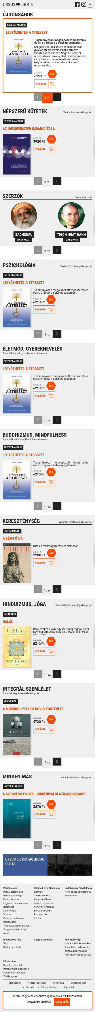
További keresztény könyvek (79, 947)
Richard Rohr (12, 531)
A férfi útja (13, 538)
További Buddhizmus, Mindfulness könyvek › (25, 439)
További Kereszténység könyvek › (74, 522)
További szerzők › (83, 197)
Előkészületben (78, 983)
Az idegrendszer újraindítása (29, 128)
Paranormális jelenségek (16, 969)
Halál (8, 621)
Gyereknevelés (42, 895)
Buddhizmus (71, 895)
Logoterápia (9, 910)
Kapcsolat (69, 987)
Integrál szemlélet (27, 689)
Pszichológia (19, 265)
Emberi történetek (43, 903)
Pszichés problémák (13, 918)
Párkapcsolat (41, 914)
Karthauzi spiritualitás (76, 951)
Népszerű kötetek (25, 111)
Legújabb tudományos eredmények (17, 903)
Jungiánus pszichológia (15, 929)
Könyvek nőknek (42, 899)
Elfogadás (61, 1001)
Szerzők (13, 196)
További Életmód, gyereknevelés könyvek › (25, 353)
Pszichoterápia (11, 899)
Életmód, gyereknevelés (33, 349)
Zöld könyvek (10, 976)
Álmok (6, 933)
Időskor (38, 918)
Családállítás (9, 922)
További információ (39, 1001)
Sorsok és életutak (12, 965)
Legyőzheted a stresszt (27, 32)
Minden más (17, 777)
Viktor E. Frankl (13, 786)
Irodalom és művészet (14, 972)
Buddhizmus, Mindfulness (35, 435)
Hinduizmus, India (12, 947)
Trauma (7, 914)
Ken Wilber (10, 701)
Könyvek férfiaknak (44, 907)
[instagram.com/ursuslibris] (83, 4)
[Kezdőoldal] (18, 4)
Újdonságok (15, 983)
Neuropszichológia (13, 895)
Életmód (38, 892)
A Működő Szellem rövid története (33, 709)
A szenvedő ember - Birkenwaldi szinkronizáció (44, 794)
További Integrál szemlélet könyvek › (21, 693)
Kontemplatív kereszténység (79, 943)
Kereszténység (21, 521)
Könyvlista (58, 983)
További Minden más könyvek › (76, 777)
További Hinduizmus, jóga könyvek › (73, 605)
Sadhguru (10, 614)
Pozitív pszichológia (13, 892)
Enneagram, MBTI (43, 910)
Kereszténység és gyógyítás (79, 955)
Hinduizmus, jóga (24, 604)
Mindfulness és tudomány (78, 892)
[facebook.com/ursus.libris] (77, 4)
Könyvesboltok (49, 987)
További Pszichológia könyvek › (76, 266)
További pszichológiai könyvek (17, 926)
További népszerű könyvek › (77, 112)
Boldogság (8, 907)
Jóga (6, 943)
